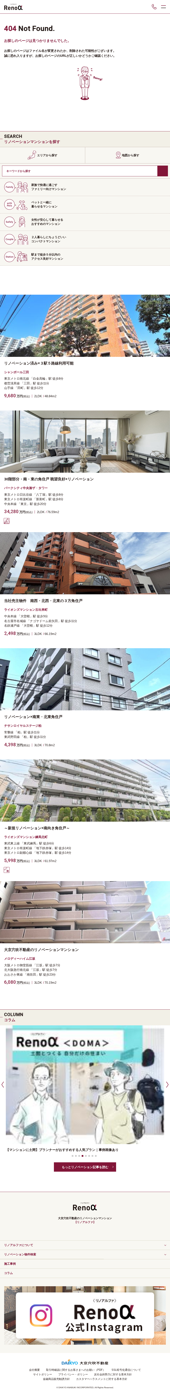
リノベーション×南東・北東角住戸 (33, 717)
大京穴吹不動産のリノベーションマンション (41, 950)
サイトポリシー (42, 1374)
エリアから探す (47, 155)
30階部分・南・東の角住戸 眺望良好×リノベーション (49, 479)
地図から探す (130, 155)
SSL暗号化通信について (126, 1369)
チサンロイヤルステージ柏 (22, 725)
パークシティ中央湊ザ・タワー (26, 488)
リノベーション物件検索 (20, 1254)
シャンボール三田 (16, 372)
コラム (8, 1273)
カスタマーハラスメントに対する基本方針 (101, 1379)
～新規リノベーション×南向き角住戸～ (37, 828)
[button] (2, 1084)
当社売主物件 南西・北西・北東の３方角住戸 (43, 601)
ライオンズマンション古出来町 (26, 609)
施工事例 (10, 1263)
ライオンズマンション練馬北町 (26, 837)
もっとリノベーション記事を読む (85, 1167)
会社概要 (34, 1369)
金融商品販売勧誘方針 (56, 1379)
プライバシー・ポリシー (73, 1374)
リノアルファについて (18, 1245)
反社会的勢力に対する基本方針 (113, 1374)
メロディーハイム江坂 (19, 958)
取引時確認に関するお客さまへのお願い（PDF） (75, 1369)
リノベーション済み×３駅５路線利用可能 (39, 363)
